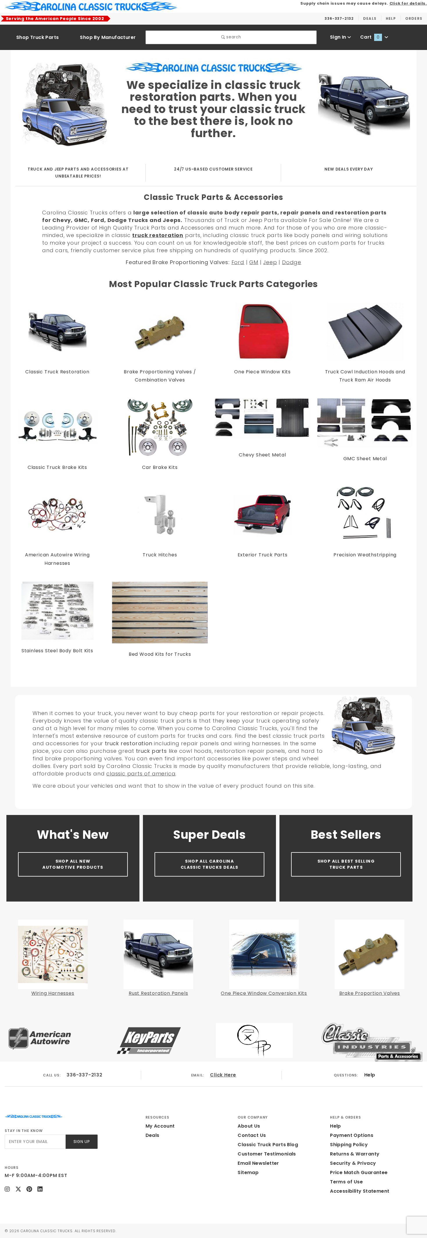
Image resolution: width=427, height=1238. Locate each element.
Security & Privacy (353, 1163)
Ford (238, 262)
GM (253, 262)
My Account (160, 1126)
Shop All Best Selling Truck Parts (346, 864)
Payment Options (351, 1135)
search (233, 37)
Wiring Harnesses (52, 993)
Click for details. (408, 3)
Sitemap (248, 1172)
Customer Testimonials (267, 1154)
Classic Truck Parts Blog (268, 1144)
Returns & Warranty (354, 1154)
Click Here (223, 1075)
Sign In (338, 37)
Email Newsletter (258, 1163)
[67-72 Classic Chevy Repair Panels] (211, 67)
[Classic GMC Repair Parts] (361, 104)
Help (369, 1075)
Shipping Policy (349, 1144)
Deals (152, 1135)
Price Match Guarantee (358, 1172)
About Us (249, 1126)
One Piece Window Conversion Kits (264, 993)
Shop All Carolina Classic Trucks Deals (209, 864)
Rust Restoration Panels (158, 993)
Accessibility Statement (359, 1191)
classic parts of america (140, 773)
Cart (369, 37)
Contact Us (252, 1135)
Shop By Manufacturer (108, 37)
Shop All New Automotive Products (72, 864)
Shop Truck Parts (37, 37)
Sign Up (81, 1141)
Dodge (291, 262)
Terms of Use (346, 1181)
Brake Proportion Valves (369, 993)
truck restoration (157, 235)
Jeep (270, 262)
